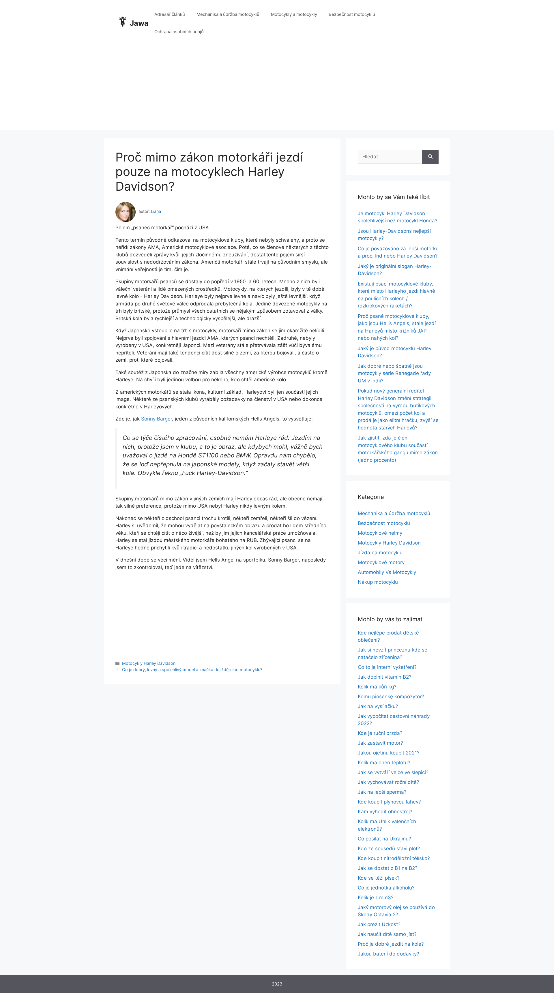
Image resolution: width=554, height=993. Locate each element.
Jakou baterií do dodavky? (388, 954)
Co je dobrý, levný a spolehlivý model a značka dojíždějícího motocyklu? (192, 669)
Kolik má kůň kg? (377, 687)
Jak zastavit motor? (380, 743)
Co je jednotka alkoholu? (386, 888)
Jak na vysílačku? (378, 706)
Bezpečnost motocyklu (352, 14)
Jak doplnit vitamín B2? (384, 677)
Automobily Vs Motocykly (387, 572)
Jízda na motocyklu (380, 552)
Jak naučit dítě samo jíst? (387, 934)
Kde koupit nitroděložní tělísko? (394, 858)
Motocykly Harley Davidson (148, 663)
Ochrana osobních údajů (179, 31)
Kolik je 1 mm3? (376, 897)
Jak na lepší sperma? (382, 792)
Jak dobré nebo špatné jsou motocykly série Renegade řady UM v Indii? (394, 373)
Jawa (139, 23)
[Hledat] (430, 157)
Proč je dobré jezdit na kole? (391, 944)
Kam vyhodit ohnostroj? (385, 811)
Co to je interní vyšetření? (387, 667)
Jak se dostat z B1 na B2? (388, 868)
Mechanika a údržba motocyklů (227, 14)
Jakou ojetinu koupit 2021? (389, 753)
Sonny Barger (156, 419)
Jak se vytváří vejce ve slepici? (393, 772)
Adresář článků (169, 14)
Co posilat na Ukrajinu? (384, 839)
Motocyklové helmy (380, 533)
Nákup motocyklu (378, 582)
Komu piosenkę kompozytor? (391, 696)
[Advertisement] (277, 89)
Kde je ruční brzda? (380, 733)
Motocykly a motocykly (294, 14)
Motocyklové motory (381, 562)
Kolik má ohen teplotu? (384, 762)
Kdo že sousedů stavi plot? (389, 848)
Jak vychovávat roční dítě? (388, 782)
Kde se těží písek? (379, 878)
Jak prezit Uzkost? (379, 924)
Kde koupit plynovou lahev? (389, 802)
